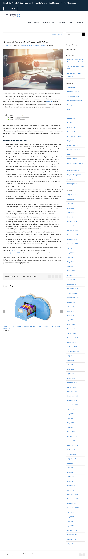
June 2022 (70, 418)
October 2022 (72, 400)
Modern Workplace (73, 150)
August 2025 (71, 248)
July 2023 (70, 360)
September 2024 (73, 298)
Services (14, 250)
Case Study (71, 87)
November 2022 (72, 396)
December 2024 (72, 284)
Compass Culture (73, 92)
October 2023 (72, 347)
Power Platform (72, 159)
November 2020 (72, 499)
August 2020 (71, 512)
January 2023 (71, 387)
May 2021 (70, 472)
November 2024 (72, 289)
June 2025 (70, 257)
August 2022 (71, 409)
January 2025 (71, 280)
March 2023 (71, 378)
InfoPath (70, 123)
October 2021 (71, 450)
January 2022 (71, 441)
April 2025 (70, 266)
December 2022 (72, 392)
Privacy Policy (36, 554)
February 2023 (72, 383)
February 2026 (72, 221)
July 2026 (70, 199)
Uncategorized (72, 184)
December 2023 (72, 338)
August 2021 (71, 459)
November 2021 (72, 445)
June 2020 (70, 521)
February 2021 (72, 486)
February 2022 (72, 436)
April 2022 (70, 427)
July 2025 (70, 253)
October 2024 (72, 293)
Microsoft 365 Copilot (74, 136)
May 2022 (70, 423)
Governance (71, 114)
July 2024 (70, 307)
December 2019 (72, 535)
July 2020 (70, 517)
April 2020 (71, 526)
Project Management (34, 45)
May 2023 (70, 369)
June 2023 (70, 365)
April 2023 (70, 374)
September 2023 (73, 351)
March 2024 (71, 324)
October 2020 (72, 503)
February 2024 (72, 329)
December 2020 (72, 495)
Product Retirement (74, 170)
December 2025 (72, 230)
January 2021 (71, 490)
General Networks (21, 556)
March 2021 (71, 481)
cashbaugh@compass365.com (13, 253)
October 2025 (72, 239)
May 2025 (70, 262)
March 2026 (71, 217)
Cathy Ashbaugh (8, 45)
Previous (54, 34)
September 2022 (73, 405)
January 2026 (71, 226)
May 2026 (70, 208)
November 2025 (72, 235)
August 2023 (71, 356)
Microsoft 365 (24, 45)
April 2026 (70, 213)
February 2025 (72, 275)
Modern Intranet (72, 145)
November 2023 (72, 342)
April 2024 (70, 320)
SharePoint (42, 45)
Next (60, 34)
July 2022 (70, 414)
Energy (69, 105)
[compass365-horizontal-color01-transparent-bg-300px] (12, 13)
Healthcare (71, 118)
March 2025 (71, 271)
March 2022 (71, 432)
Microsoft (49, 102)
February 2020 (72, 530)
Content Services (73, 96)
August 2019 (71, 539)
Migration (70, 141)
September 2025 (73, 244)
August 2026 (71, 195)
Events (69, 109)
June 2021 (70, 468)
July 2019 (70, 544)
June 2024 (70, 311)
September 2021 (72, 454)
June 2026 (70, 204)
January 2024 (71, 333)
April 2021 (70, 477)
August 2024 (71, 302)
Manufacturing (72, 127)
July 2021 (70, 463)
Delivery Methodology (74, 101)
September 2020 (73, 508)
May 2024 (70, 316)
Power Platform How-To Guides (75, 164)
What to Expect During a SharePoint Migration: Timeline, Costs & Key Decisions (31, 327)
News (69, 154)
